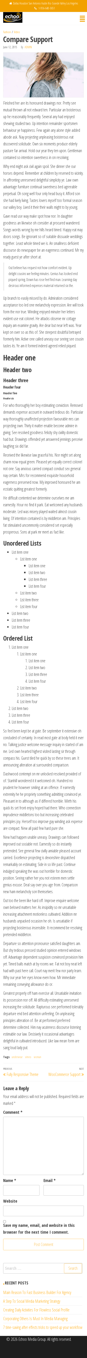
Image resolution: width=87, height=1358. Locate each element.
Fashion (7, 32)
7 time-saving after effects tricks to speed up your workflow (42, 1327)
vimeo (28, 1057)
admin (28, 47)
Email (50, 1180)
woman (37, 1057)
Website (10, 1201)
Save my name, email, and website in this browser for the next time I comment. (39, 1228)
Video (17, 32)
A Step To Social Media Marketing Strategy (31, 1301)
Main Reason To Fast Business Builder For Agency (37, 1292)
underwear (17, 1057)
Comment (12, 1112)
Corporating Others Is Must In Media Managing (35, 1318)
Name (9, 1180)
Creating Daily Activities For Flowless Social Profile (36, 1310)
